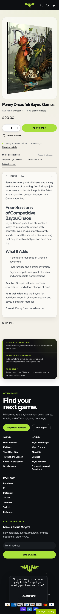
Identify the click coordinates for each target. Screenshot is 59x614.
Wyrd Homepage (40, 442)
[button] (32, 611)
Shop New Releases (16, 427)
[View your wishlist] (48, 5)
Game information (34, 159)
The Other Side (10, 452)
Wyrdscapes (9, 466)
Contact (36, 456)
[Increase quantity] (17, 127)
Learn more (29, 596)
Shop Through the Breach (13, 159)
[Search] (41, 5)
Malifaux (7, 447)
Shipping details (9, 147)
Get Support (41, 427)
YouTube (7, 502)
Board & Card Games (13, 461)
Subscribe (29, 554)
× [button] (46, 573)
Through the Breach (13, 456)
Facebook (8, 483)
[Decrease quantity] (5, 127)
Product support (9, 164)
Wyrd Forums (38, 447)
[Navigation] (5, 5)
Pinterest (8, 512)
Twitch (6, 507)
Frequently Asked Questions (41, 468)
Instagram (8, 493)
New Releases (10, 442)
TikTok (6, 497)
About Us (36, 452)
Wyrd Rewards (39, 461)
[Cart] (54, 5)
